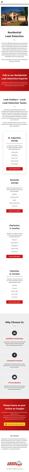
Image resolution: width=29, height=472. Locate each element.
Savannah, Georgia (10, 188)
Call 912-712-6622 (14, 211)
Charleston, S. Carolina (11, 233)
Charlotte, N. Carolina (12, 279)
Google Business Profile (16, 424)
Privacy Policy (19, 468)
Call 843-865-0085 (14, 256)
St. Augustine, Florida (12, 145)
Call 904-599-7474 (14, 169)
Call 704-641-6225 (14, 302)
